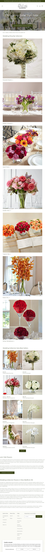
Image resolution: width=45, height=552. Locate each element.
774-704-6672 (38, 21)
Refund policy (19, 531)
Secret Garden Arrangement (8, 422)
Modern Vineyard (7, 123)
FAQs (18, 515)
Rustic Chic (6, 297)
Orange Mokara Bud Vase (8, 373)
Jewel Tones (6, 167)
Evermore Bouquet (27, 373)
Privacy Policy (37, 546)
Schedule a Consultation (7, 472)
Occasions (5, 519)
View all (22, 450)
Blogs (11, 518)
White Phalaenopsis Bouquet (29, 447)
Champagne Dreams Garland (9, 447)
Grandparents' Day (5, 516)
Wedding (7, 32)
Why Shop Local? (19, 521)
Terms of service (19, 538)
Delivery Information (19, 525)
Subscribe (39, 516)
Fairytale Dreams (7, 80)
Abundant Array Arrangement (9, 397)
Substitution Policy (19, 534)
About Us (4, 524)
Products (4, 522)
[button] (2, 6)
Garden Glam (6, 210)
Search (11, 515)
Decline (34, 549)
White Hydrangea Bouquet (28, 397)
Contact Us (19, 518)
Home (4, 32)
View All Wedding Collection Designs (22, 25)
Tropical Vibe (6, 254)
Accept (22, 549)
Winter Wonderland (8, 341)
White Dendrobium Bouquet (29, 422)
